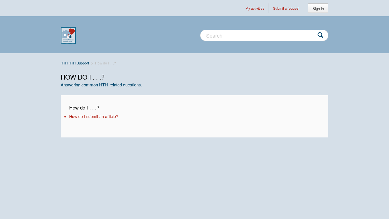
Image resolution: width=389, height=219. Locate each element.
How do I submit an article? (93, 116)
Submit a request (286, 8)
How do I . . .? (84, 107)
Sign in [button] (318, 8)
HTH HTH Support (75, 62)
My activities (254, 8)
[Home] (68, 34)
